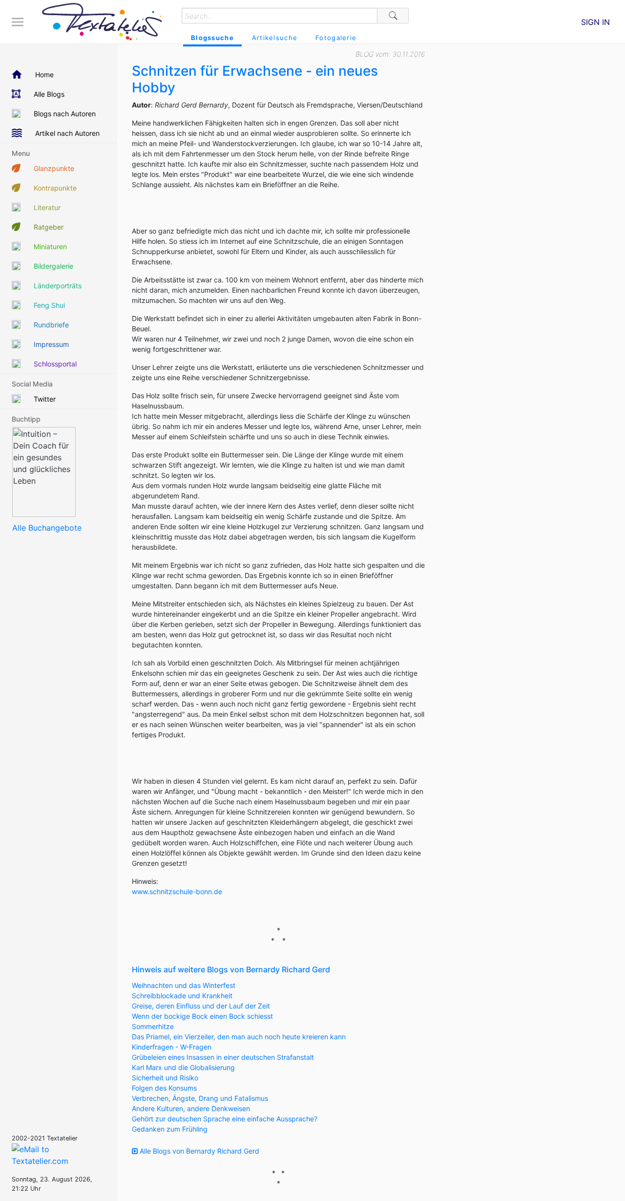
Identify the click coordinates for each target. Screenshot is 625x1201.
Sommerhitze (153, 1026)
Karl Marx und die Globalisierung (183, 1067)
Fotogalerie (335, 38)
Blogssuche (212, 38)
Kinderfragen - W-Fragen (171, 1047)
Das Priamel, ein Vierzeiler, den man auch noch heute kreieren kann (239, 1036)
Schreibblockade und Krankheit (182, 995)
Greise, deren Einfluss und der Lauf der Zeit (201, 1006)
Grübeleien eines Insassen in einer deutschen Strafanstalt (223, 1057)
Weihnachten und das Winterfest (183, 985)
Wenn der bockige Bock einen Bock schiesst (202, 1016)
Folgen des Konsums (164, 1088)
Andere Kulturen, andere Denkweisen (191, 1108)
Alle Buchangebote (47, 528)
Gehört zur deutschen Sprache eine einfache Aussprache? (224, 1119)
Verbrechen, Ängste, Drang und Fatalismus (200, 1098)
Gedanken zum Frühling (170, 1129)
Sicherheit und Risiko (165, 1077)
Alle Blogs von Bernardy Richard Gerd (198, 1151)
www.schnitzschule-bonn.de (177, 891)
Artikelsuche (274, 38)
